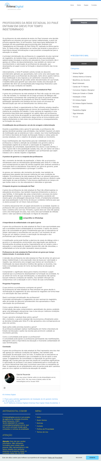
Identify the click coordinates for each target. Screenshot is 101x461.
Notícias (76, 107)
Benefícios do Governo (81, 80)
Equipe (86, 5)
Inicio (39, 417)
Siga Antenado (78, 113)
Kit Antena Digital (9, 395)
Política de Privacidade (45, 429)
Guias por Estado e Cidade (83, 93)
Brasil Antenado (79, 83)
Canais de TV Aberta (80, 87)
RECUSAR (79, 457)
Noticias (40, 423)
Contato (94, 5)
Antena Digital (78, 73)
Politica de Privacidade (55, 457)
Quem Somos (42, 420)
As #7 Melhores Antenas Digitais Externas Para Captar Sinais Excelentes (32, 403)
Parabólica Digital (79, 110)
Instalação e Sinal (79, 97)
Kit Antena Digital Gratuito (83, 103)
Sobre (79, 5)
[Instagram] (4, 388)
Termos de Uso (42, 432)
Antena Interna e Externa (82, 77)
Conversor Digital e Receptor (84, 90)
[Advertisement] (84, 38)
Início (72, 5)
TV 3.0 (75, 117)
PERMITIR (92, 457)
